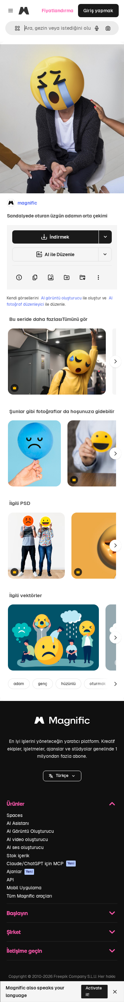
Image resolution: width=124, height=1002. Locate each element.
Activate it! (94, 991)
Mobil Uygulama (24, 888)
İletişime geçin (24, 950)
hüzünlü (68, 683)
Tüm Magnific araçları (29, 896)
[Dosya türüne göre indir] (105, 237)
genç (42, 683)
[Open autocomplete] (15, 28)
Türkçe (62, 775)
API (10, 880)
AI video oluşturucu (27, 839)
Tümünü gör (75, 319)
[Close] (114, 992)
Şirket (14, 931)
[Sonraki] (115, 361)
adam (19, 683)
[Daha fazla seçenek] (98, 277)
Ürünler (15, 803)
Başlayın (17, 912)
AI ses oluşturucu (25, 847)
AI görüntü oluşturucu (61, 298)
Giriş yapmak (98, 11)
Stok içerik (18, 856)
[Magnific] (62, 722)
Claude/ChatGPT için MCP (40, 864)
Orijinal (41, 57)
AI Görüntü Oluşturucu (30, 831)
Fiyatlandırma (57, 11)
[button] (62, 776)
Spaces (14, 815)
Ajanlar (20, 871)
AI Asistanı (18, 823)
